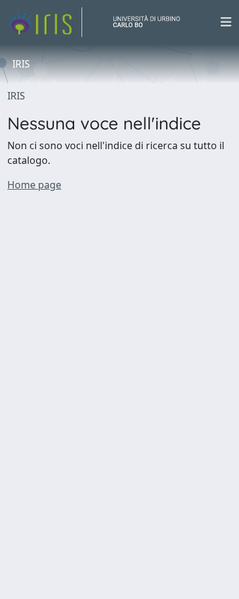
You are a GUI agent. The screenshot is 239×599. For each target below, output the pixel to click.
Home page (34, 184)
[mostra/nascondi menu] (226, 22)
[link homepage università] (151, 22)
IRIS (16, 95)
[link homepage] (44, 22)
